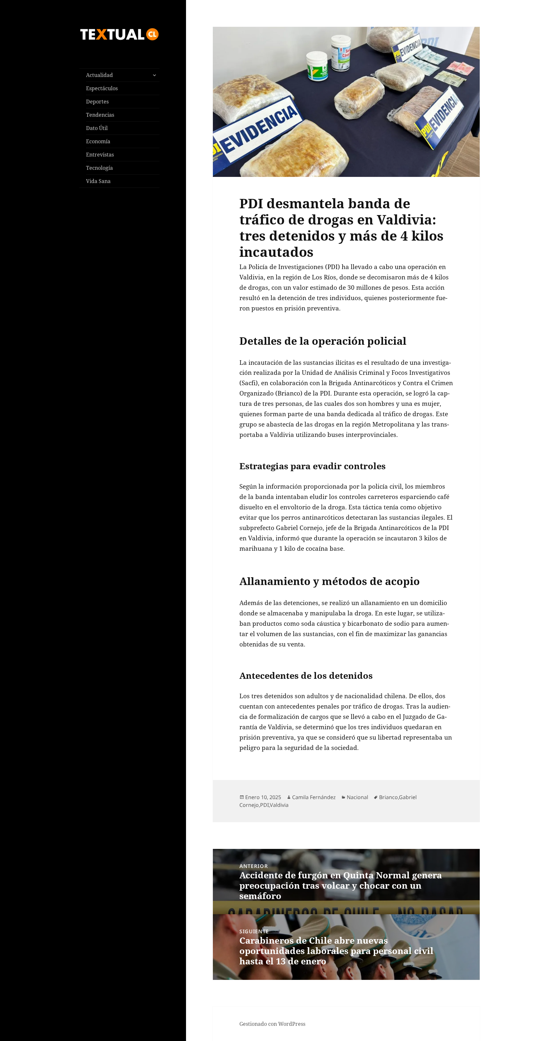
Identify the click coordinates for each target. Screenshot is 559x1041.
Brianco (388, 797)
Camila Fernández (314, 797)
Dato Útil (97, 128)
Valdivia (279, 804)
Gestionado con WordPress (272, 1023)
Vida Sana (98, 181)
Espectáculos (102, 88)
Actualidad (99, 75)
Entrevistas (100, 154)
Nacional (357, 797)
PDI (264, 804)
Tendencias (100, 114)
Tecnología (99, 167)
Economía (98, 141)
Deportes (97, 101)
